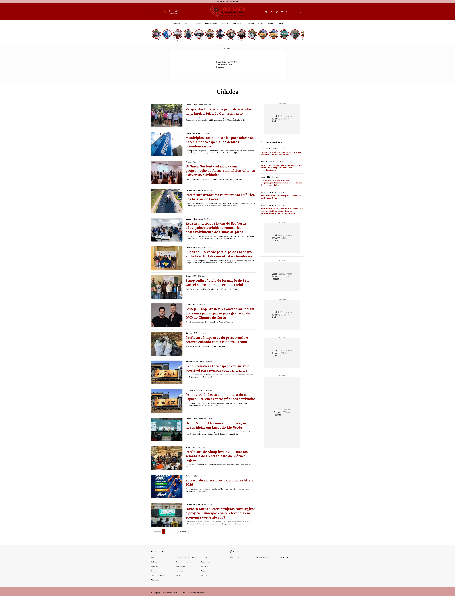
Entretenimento (211, 23)
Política (225, 23)
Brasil (281, 23)
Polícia (261, 23)
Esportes (197, 23)
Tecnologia (176, 23)
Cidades (271, 23)
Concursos (236, 23)
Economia (250, 23)
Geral (187, 23)
